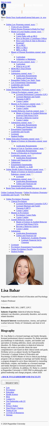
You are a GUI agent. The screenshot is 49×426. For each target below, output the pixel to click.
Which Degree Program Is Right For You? (27, 29)
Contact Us (10, 399)
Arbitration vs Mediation (26, 59)
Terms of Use (11, 410)
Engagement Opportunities (21, 129)
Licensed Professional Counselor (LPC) (32, 94)
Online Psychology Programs (23, 90)
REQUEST (11, 383)
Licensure (15, 134)
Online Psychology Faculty (22, 249)
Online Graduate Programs (11, 192)
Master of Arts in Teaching (27, 148)
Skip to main (6, 2)
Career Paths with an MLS (26, 36)
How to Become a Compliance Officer (31, 38)
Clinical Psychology (24, 92)
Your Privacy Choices (14, 408)
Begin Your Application (26, 17)
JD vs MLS (20, 45)
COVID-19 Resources (15, 413)
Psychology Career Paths (26, 106)
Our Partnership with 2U (16, 401)
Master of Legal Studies (26, 32)
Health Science (12, 394)
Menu (3, 17)
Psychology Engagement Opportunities (26, 247)
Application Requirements (26, 76)
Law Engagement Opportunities (23, 82)
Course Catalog (22, 101)
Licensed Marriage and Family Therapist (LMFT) (28, 98)
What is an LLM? (23, 66)
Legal (8, 403)
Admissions (21, 73)
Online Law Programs (20, 24)
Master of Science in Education (29, 141)
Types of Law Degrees (20, 27)
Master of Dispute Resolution (28, 52)
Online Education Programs (22, 139)
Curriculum (20, 34)
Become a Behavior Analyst (27, 118)
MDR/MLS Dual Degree (21, 69)
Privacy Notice (12, 406)
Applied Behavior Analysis (27, 111)
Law (8, 387)
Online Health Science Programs (24, 169)
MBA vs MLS (22, 47)
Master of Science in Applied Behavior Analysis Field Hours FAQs (31, 114)
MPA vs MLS (21, 50)
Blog (8, 397)
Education (10, 392)
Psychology (10, 390)
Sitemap (9, 415)
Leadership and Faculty (20, 85)
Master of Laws (23, 62)
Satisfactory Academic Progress (33, 238)
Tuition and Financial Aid (26, 78)
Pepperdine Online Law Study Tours (25, 80)
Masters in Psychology (25, 104)
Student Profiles (17, 87)
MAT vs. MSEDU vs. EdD (22, 167)
